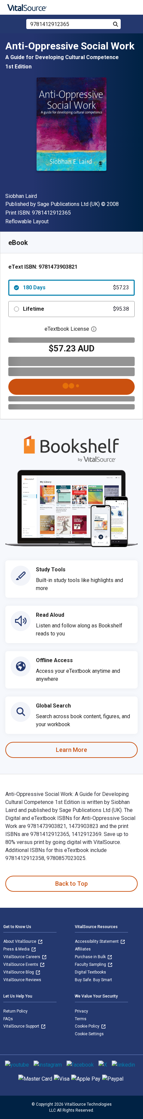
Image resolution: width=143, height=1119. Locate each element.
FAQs (8, 1019)
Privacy (81, 1011)
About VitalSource (20, 941)
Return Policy (15, 1011)
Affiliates (83, 949)
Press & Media (17, 949)
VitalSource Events (21, 964)
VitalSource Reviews (22, 979)
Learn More (71, 749)
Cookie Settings (89, 1034)
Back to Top (71, 883)
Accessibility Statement (97, 941)
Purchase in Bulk (91, 956)
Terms (80, 1019)
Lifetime (76, 309)
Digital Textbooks (90, 972)
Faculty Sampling (91, 964)
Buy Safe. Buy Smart (93, 979)
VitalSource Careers (22, 956)
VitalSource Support (21, 1026)
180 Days (76, 287)
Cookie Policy (87, 1026)
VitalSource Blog (19, 972)
